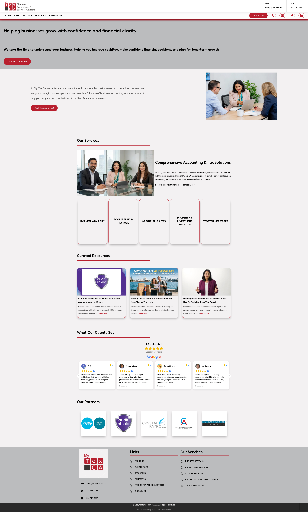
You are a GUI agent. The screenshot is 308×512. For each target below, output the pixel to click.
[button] (229, 376)
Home (8, 15)
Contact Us (258, 15)
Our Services (36, 15)
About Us (19, 15)
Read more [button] (103, 386)
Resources (55, 15)
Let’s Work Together (17, 61)
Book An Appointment (44, 108)
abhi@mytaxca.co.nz (273, 7)
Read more (103, 313)
